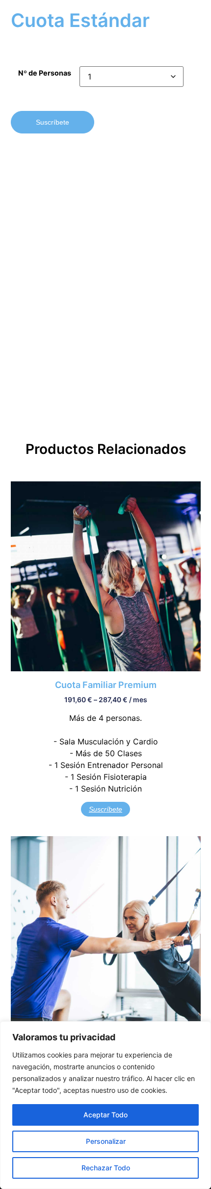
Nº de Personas (44, 73)
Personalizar (106, 1141)
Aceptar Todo (105, 1114)
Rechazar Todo (105, 1167)
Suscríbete (52, 122)
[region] (105, 1105)
